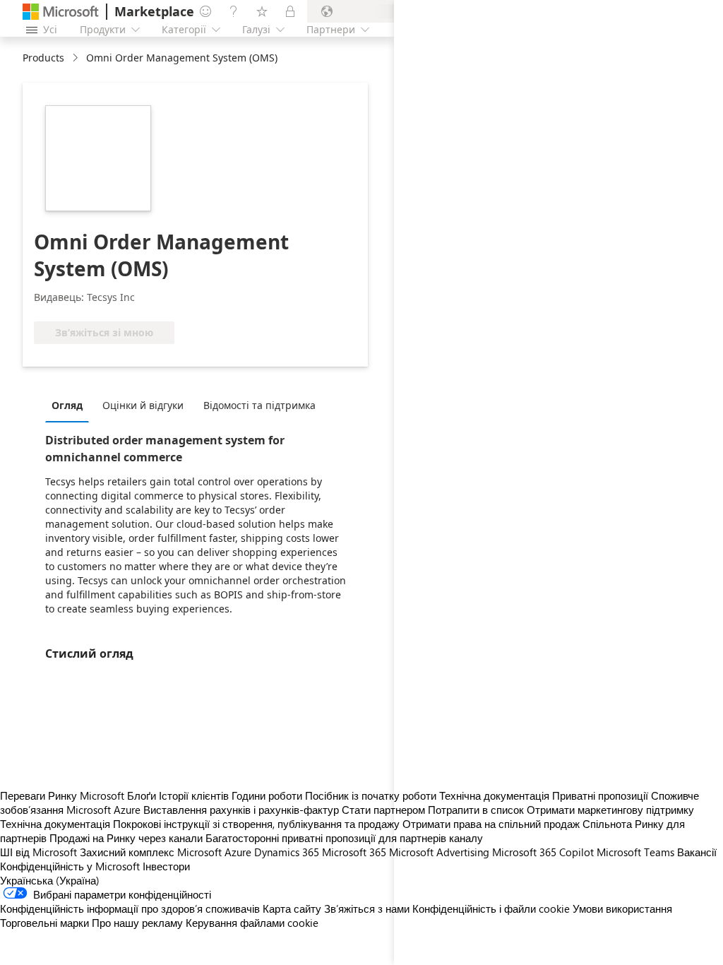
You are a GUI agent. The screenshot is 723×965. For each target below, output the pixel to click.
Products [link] (43, 57)
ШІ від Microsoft (38, 852)
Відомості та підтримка (259, 405)
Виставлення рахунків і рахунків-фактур (241, 810)
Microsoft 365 (354, 852)
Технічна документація (55, 824)
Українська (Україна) (50, 880)
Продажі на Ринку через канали (126, 838)
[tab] (70, 404)
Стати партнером (383, 810)
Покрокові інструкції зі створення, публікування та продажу (256, 824)
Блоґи (141, 795)
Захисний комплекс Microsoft (151, 852)
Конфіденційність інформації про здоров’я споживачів (130, 908)
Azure (238, 852)
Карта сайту (292, 908)
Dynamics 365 (286, 852)
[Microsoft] (61, 12)
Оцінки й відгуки (143, 405)
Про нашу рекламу (137, 923)
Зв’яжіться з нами (367, 908)
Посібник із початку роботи (370, 795)
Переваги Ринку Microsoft (62, 795)
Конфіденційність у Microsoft (70, 866)
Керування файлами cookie (252, 923)
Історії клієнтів (194, 795)
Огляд (67, 405)
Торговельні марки (44, 923)
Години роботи (267, 795)
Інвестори (166, 866)
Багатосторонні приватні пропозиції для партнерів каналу (344, 838)
